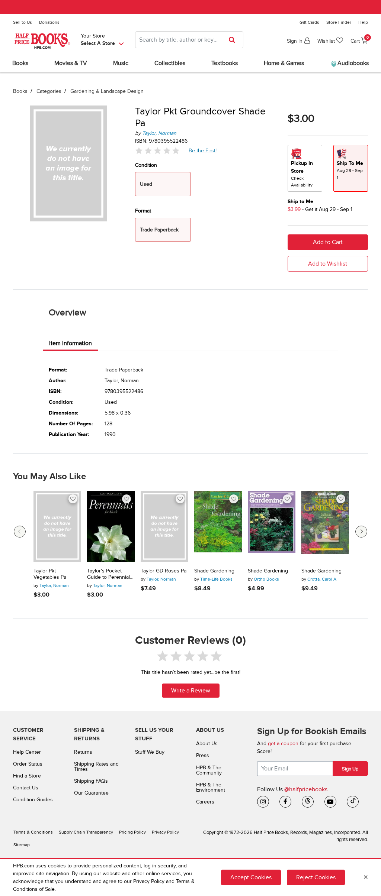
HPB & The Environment (210, 787)
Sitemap (21, 845)
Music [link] (120, 63)
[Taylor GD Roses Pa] (164, 526)
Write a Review (190, 690)
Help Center (27, 752)
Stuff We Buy (149, 752)
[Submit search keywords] (234, 39)
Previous (20, 532)
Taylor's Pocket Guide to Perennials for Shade (109, 574)
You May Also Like (49, 476)
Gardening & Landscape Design (107, 91)
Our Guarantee (91, 793)
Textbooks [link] (224, 63)
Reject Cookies (316, 877)
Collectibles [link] (169, 63)
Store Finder (338, 22)
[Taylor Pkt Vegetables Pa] (57, 526)
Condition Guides (33, 799)
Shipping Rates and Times (96, 766)
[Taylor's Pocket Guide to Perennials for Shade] (111, 526)
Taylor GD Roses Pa (163, 571)
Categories (48, 91)
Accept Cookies (251, 877)
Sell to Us (22, 22)
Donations (49, 22)
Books (20, 91)
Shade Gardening (214, 571)
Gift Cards (309, 22)
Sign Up (350, 769)
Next (361, 532)
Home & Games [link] (284, 63)
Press (202, 755)
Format (143, 211)
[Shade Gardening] (218, 526)
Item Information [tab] (70, 343)
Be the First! (203, 150)
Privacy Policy (165, 832)
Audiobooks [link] (352, 63)
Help (363, 22)
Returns (83, 752)
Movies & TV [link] (70, 63)
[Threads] (308, 802)
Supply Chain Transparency (86, 832)
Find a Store (27, 776)
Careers (205, 802)
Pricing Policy (132, 832)
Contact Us (25, 788)
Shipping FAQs (91, 781)
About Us (207, 743)
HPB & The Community (209, 770)
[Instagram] (263, 802)
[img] (157, 150)
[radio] (305, 168)
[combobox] (189, 40)
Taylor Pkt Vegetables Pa (49, 574)
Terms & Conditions (33, 832)
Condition (146, 165)
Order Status (27, 764)
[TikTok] (353, 802)
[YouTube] (330, 802)
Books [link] (20, 63)
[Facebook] (285, 802)
